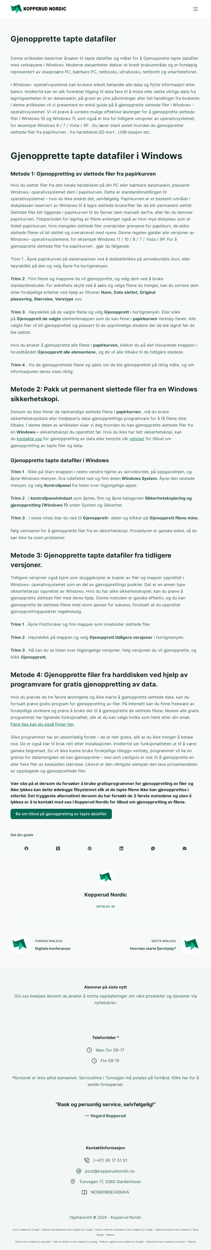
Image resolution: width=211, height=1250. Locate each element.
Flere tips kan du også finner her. (42, 724)
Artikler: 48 (105, 906)
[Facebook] (26, 848)
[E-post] (184, 848)
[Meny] (195, 9)
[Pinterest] (90, 848)
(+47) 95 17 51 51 (110, 1160)
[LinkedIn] (121, 848)
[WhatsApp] (153, 848)
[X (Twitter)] (58, 848)
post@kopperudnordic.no (110, 1171)
